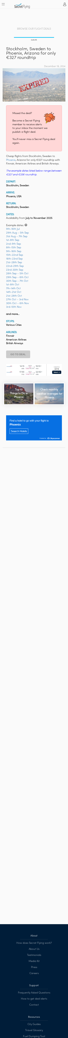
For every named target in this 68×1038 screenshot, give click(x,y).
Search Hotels (19, 431)
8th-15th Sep (13, 247)
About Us (34, 949)
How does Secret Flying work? (34, 943)
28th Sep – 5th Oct (17, 273)
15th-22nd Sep (14, 255)
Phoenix (11, 160)
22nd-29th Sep (15, 266)
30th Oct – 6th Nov (17, 303)
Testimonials (34, 955)
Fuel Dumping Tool (34, 1036)
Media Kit (34, 961)
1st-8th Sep (12, 240)
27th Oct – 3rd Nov (17, 299)
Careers (34, 973)
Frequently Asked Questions (34, 993)
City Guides (34, 1024)
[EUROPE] (34, 38)
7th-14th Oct (13, 288)
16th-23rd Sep (14, 259)
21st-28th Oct (14, 296)
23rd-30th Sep (14, 270)
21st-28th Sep (14, 262)
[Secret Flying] (22, 5)
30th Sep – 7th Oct (17, 281)
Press (34, 967)
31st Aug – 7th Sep (16, 236)
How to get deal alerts (34, 999)
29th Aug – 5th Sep (17, 233)
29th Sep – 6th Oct (17, 277)
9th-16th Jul (13, 229)
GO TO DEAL (18, 354)
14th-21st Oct (13, 292)
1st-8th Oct (12, 284)
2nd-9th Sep (13, 244)
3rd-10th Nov (14, 307)
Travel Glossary (34, 1030)
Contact (34, 1005)
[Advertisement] (34, 18)
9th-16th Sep (13, 251)
